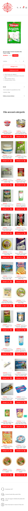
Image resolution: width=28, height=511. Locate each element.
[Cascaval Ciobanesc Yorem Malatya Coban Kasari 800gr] (7, 389)
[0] (23, 8)
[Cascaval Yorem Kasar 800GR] (21, 461)
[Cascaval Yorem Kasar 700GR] (7, 316)
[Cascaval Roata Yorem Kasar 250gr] (21, 292)
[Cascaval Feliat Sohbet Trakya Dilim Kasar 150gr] (21, 413)
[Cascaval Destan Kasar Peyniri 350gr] (7, 244)
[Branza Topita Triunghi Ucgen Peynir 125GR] (21, 437)
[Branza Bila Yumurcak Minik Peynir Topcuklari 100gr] (21, 365)
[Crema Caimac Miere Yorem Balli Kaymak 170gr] (21, 123)
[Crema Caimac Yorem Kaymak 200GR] (7, 123)
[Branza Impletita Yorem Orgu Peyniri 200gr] (7, 220)
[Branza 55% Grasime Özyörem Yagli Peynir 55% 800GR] (21, 341)
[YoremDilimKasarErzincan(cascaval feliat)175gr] (7, 437)
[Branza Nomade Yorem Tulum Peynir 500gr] (7, 147)
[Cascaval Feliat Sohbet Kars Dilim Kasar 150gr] (7, 413)
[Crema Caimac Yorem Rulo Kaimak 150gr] (7, 171)
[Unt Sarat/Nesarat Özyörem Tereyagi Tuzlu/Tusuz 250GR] (7, 365)
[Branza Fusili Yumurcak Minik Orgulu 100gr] (7, 268)
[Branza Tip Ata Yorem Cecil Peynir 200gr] (7, 196)
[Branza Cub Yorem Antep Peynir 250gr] (21, 147)
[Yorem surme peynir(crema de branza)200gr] (21, 389)
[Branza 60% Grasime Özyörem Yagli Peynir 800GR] (21, 196)
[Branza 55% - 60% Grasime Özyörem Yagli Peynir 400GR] (21, 316)
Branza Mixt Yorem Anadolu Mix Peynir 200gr (12, 52)
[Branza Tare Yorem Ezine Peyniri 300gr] (21, 220)
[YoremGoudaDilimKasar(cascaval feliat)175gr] (21, 268)
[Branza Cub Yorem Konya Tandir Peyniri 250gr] (21, 244)
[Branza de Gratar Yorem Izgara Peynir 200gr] (21, 171)
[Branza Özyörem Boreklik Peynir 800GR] (7, 341)
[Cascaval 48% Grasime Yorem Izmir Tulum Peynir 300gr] (7, 292)
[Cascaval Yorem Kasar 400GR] (7, 461)
